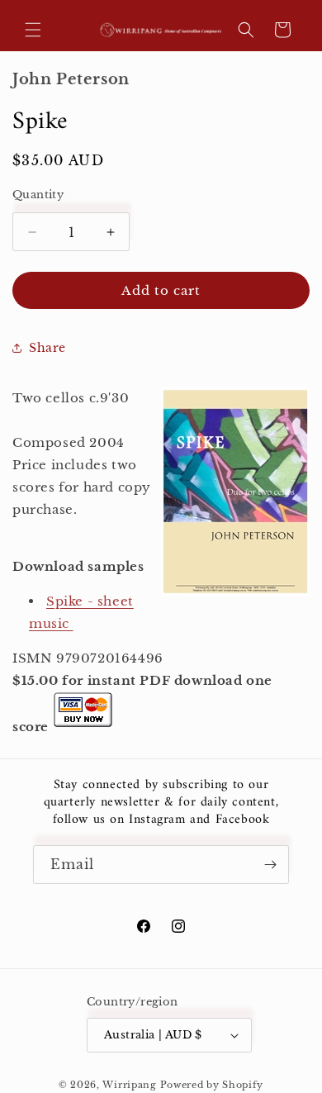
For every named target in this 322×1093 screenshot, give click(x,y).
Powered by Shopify (212, 1085)
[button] (33, 30)
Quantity (38, 195)
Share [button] (47, 347)
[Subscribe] (270, 864)
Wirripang (129, 1085)
